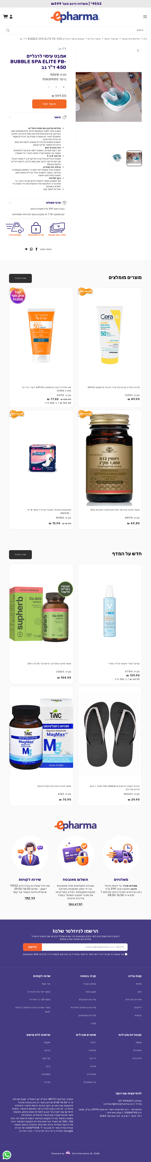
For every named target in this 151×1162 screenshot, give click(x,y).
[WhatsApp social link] (31, 249)
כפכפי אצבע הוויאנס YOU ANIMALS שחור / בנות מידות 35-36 (115, 788)
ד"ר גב (62, 48)
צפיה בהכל (20, 278)
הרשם (32, 947)
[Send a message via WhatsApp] (7, 1155)
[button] (145, 17)
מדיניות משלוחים (87, 1015)
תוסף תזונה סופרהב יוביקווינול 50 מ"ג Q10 (49, 663)
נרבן (48, 1066)
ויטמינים (137, 1050)
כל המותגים (90, 1082)
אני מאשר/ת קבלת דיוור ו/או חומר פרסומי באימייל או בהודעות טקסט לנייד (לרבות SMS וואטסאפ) (73, 954)
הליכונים (137, 1058)
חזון (140, 991)
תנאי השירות (26, 1130)
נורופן (47, 1050)
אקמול (47, 1042)
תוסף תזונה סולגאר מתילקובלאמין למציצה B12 (115, 510)
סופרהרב (91, 1074)
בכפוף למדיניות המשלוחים (25, 214)
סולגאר (92, 1050)
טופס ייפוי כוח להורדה (38, 991)
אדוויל (47, 1082)
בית (145, 38)
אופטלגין (45, 1074)
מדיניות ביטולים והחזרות (83, 1007)
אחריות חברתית (133, 999)
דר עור (92, 1058)
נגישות (138, 1015)
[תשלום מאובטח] (75, 854)
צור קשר (46, 983)
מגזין (93, 1023)
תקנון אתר (90, 991)
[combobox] (75, 30)
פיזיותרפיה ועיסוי (131, 38)
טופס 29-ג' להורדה (40, 999)
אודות (139, 983)
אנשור (138, 1042)
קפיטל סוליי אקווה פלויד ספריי (124, 663)
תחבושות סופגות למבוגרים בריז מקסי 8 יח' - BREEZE (49, 512)
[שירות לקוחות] (29, 854)
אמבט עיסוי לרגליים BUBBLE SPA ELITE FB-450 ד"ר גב (52, 38)
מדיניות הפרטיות (87, 999)
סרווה (93, 1066)
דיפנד (93, 1042)
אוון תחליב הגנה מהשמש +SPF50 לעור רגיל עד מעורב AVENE (46, 389)
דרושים (138, 1007)
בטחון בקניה (89, 983)
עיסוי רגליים (94, 38)
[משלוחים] (121, 854)
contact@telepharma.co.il (119, 1103)
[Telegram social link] (26, 249)
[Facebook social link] (36, 249)
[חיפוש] (8, 30)
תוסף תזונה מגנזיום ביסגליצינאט (54, 786)
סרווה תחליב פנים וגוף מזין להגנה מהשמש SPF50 (114, 387)
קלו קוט (46, 1058)
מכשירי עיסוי (111, 38)
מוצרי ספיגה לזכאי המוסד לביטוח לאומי (32, 1009)
